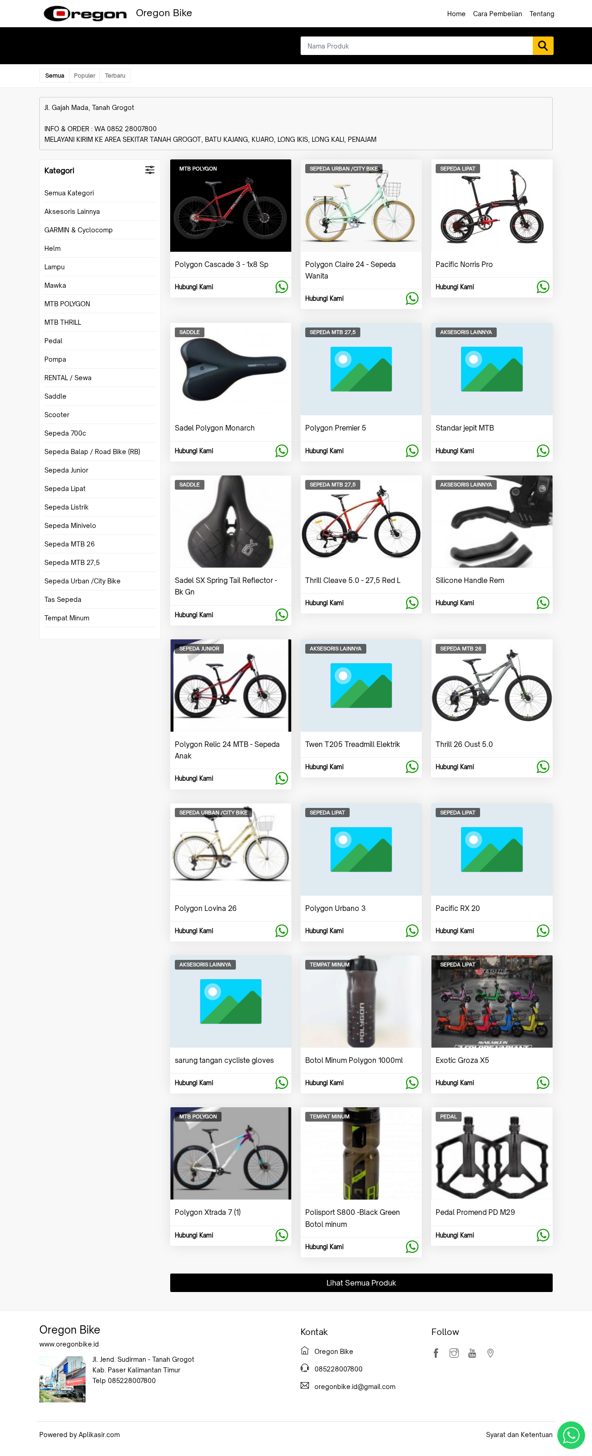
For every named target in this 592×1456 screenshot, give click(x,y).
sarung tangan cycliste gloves (224, 1060)
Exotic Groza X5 (462, 1060)
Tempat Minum (66, 618)
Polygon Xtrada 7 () (207, 1212)
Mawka (55, 285)
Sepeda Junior (66, 470)
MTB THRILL (62, 322)
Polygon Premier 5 (335, 428)
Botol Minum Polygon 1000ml (354, 1060)
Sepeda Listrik (66, 507)
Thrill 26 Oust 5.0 (464, 744)
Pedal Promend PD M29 (475, 1212)
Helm (52, 248)
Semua (54, 75)
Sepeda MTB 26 (69, 544)
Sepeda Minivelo (70, 525)
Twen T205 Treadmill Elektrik (352, 744)
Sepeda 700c (65, 433)
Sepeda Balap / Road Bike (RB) (92, 451)
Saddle (55, 396)
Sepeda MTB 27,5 (72, 562)
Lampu (54, 267)
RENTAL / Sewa (68, 378)
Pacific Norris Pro (464, 264)
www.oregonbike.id (69, 1344)
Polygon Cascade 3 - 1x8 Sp (221, 264)
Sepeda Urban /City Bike (82, 581)
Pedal (53, 341)
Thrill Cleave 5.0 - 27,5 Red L (353, 580)
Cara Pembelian (497, 14)
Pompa (55, 359)
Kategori (59, 170)
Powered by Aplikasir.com (79, 1434)
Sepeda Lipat (65, 488)
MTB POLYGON (67, 304)
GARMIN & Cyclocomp (78, 230)
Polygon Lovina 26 (206, 908)
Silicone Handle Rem (470, 580)
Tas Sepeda (62, 599)
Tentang (542, 14)
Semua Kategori (69, 193)
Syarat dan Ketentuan (519, 1434)
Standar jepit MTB (465, 428)
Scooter (56, 415)
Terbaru (115, 75)
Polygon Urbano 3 (335, 908)
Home (456, 14)
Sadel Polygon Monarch (215, 428)
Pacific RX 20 (458, 908)
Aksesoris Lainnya (72, 211)
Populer (84, 75)
